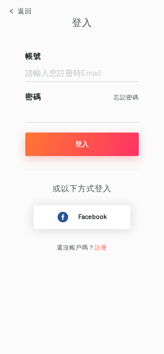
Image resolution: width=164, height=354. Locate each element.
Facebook (92, 216)
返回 (24, 11)
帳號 (33, 56)
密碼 (33, 97)
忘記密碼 (126, 98)
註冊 (101, 248)
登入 (82, 144)
